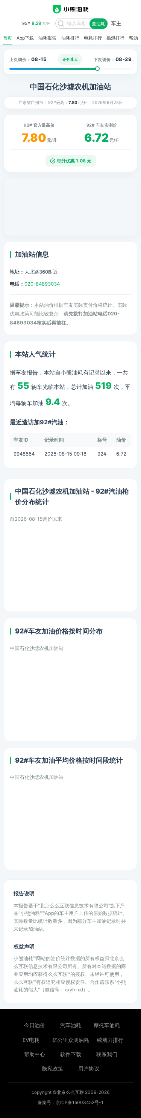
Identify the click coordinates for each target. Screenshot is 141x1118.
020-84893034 (42, 284)
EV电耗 (31, 1040)
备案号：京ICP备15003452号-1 (70, 1102)
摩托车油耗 (107, 1025)
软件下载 (70, 1054)
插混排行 (115, 38)
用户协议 (88, 1068)
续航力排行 (110, 1040)
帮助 (133, 38)
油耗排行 (70, 38)
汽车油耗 (70, 1025)
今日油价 (34, 1025)
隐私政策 (52, 1068)
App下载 (25, 38)
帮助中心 (34, 1054)
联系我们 (106, 1054)
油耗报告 (47, 38)
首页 (7, 38)
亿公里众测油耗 (70, 1040)
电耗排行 (93, 38)
